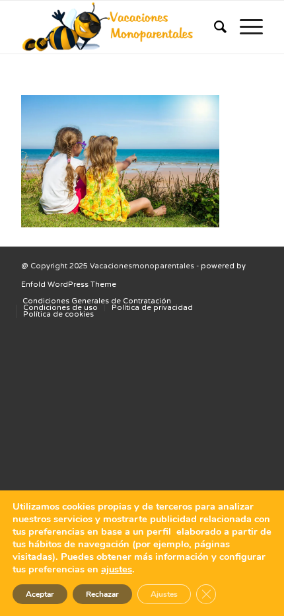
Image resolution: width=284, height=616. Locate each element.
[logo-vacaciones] (117, 27)
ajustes (116, 569)
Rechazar (102, 594)
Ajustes (164, 594)
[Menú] (245, 27)
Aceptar (40, 594)
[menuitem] (214, 27)
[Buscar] (214, 27)
